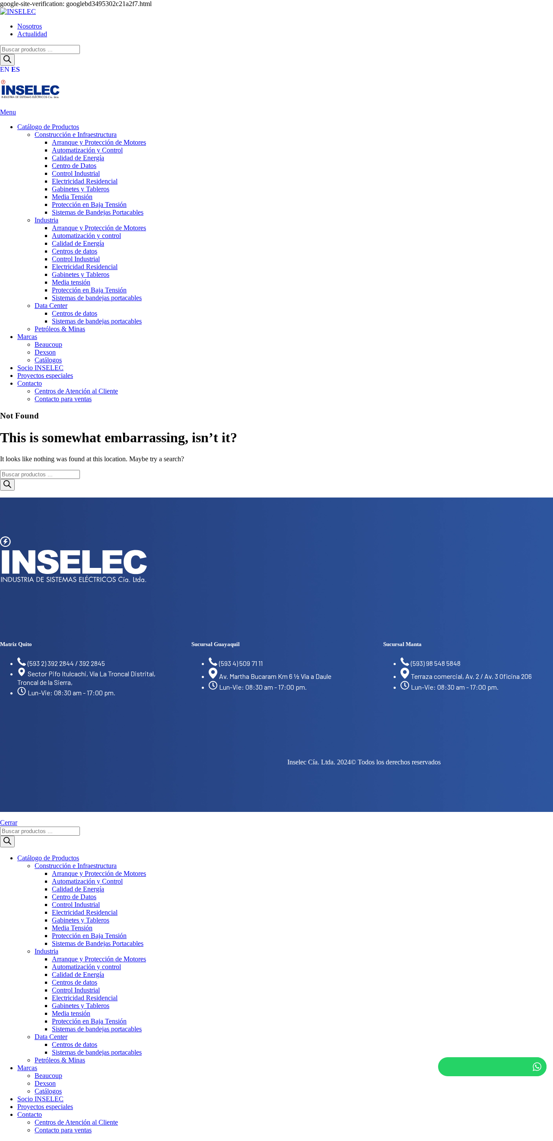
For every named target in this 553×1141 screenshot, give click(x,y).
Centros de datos (74, 251)
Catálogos (48, 360)
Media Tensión (72, 196)
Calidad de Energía (78, 158)
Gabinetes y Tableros (80, 189)
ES (15, 69)
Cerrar (8, 822)
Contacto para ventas (63, 399)
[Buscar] (7, 60)
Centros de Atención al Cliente (76, 391)
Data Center (51, 305)
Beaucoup (48, 344)
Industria (46, 220)
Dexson (45, 352)
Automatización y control (86, 235)
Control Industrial (76, 173)
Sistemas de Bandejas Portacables (97, 212)
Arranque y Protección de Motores (99, 142)
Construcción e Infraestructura (76, 134)
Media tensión (71, 282)
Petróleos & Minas (60, 329)
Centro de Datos (74, 165)
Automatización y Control (87, 150)
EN (5, 69)
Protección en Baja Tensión (89, 204)
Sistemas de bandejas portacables (97, 297)
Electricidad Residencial (85, 181)
